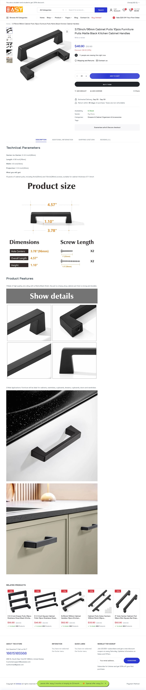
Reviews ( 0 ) (105, 140)
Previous (6, 609)
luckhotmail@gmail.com (15, 665)
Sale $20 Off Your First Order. (128, 17)
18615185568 (16, 653)
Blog (76, 18)
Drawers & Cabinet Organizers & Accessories (104, 117)
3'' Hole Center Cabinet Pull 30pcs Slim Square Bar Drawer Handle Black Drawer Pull (126, 617)
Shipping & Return (86, 140)
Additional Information (62, 140)
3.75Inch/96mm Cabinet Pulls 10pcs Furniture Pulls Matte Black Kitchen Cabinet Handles (104, 31)
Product (58, 18)
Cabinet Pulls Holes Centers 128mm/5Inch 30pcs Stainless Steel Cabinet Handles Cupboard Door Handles (99, 617)
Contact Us (84, 18)
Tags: (77, 120)
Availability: (79, 111)
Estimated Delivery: (85, 99)
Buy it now (107, 84)
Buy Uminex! (96, 18)
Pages (68, 18)
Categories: (79, 117)
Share (137, 91)
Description (41, 140)
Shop (49, 18)
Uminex (18, 684)
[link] (29, 593)
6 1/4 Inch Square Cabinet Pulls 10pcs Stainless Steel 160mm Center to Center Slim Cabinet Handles (46, 617)
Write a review (80, 38)
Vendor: (77, 114)
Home (42, 18)
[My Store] (14, 9)
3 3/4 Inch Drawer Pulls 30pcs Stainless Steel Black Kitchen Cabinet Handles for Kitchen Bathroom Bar (19, 617)
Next (140, 609)
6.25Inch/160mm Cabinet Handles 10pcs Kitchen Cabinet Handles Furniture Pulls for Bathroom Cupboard (72, 617)
